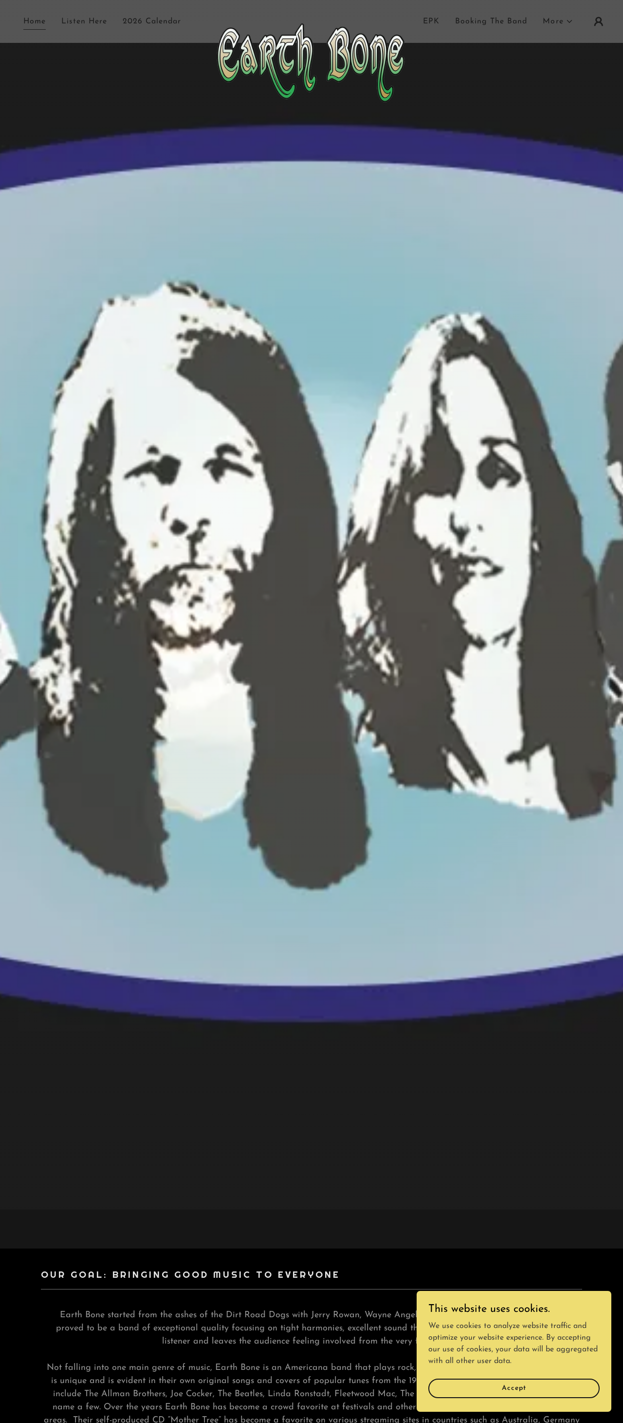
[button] (558, 21)
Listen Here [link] (84, 21)
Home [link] (34, 21)
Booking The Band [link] (491, 21)
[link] (312, 19)
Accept (514, 1388)
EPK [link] (431, 21)
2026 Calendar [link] (152, 21)
